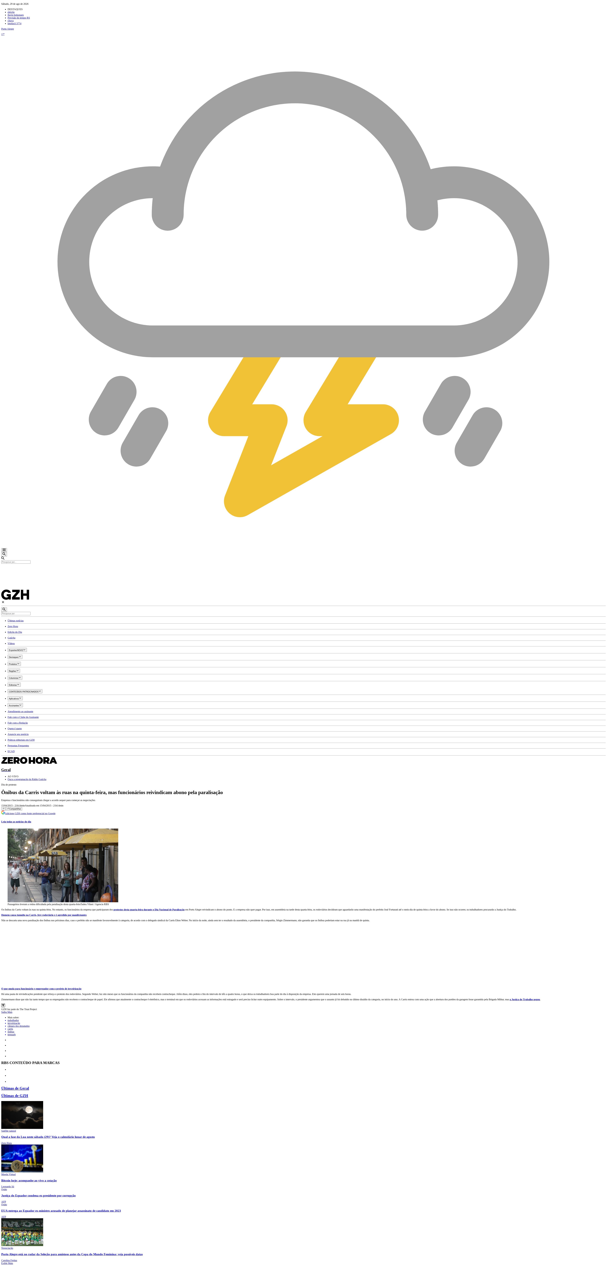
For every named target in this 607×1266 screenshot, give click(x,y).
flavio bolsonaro (16, 15)
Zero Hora (13, 626)
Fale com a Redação (18, 722)
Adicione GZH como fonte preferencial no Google (30, 813)
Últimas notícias (16, 620)
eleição (11, 12)
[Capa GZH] (303, 569)
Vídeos (11, 643)
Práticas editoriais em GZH (21, 740)
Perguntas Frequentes (18, 745)
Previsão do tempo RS (19, 17)
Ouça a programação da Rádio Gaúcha (27, 779)
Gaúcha (11, 637)
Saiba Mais (6, 1012)
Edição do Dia (15, 632)
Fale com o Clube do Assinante (23, 717)
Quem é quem (15, 728)
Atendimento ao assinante (20, 711)
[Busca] (4, 554)
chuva (11, 20)
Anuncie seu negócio (18, 734)
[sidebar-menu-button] (4, 550)
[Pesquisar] (4, 609)
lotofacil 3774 (14, 23)
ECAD (11, 751)
